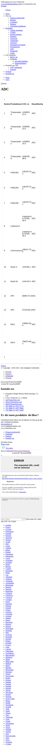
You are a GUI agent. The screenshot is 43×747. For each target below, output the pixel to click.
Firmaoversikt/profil (17, 18)
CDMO (13, 32)
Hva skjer (9, 448)
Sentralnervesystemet (17, 45)
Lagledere (13, 22)
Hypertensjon (15, 47)
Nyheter (8, 72)
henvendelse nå (6, 424)
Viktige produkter (16, 30)
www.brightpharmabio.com (11, 4)
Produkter (9, 28)
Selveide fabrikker (21, 61)
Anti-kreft (13, 39)
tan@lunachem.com (13, 400)
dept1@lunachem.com (14, 402)
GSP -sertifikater (16, 67)
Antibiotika (14, 41)
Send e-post (5, 444)
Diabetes (13, 36)
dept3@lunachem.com (14, 404)
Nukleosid (14, 51)
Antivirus (13, 43)
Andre (12, 53)
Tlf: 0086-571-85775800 (15, 408)
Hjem (8, 14)
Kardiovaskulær (16, 34)
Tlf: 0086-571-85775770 (15, 406)
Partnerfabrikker (20, 63)
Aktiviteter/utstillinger (18, 26)
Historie (13, 20)
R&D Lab (13, 57)
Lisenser (13, 70)
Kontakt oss (10, 74)
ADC (12, 49)
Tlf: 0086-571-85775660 (15, 410)
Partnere (13, 24)
